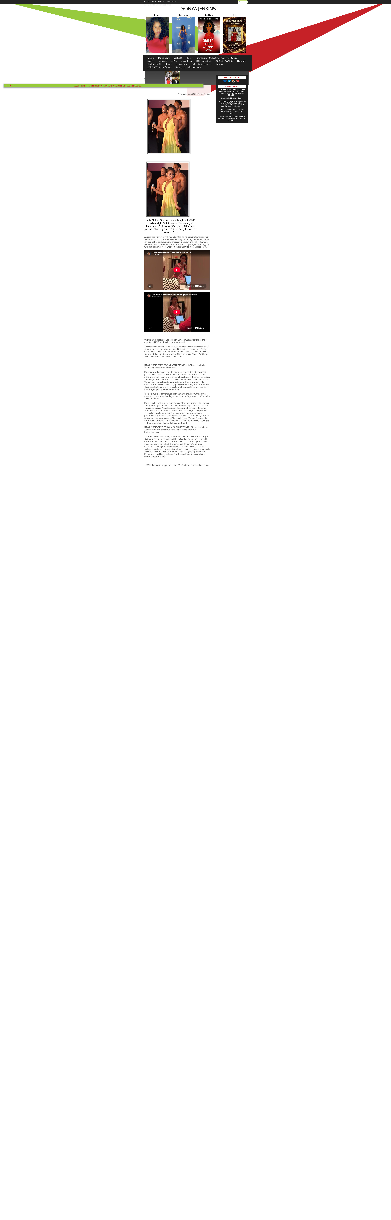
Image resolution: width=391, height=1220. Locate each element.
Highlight (241, 61)
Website (148, 1149)
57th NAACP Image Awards (159, 67)
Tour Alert (162, 61)
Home (146, 2)
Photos (189, 58)
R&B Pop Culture (203, 61)
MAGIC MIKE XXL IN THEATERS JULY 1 (156, 1128)
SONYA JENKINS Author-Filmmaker (157, 5)
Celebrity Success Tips (202, 64)
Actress (161, 2)
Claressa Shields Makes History (231, 98)
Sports (150, 61)
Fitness (219, 64)
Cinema (150, 58)
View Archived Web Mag (224, 1195)
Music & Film (186, 61)
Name (147, 1143)
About (153, 2)
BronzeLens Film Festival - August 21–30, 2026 (218, 58)
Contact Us (171, 2)
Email (175, 1143)
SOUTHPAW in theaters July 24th (197, 1127)
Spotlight (178, 58)
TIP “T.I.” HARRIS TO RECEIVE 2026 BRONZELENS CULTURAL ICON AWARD (232, 111)
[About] (177, 1208)
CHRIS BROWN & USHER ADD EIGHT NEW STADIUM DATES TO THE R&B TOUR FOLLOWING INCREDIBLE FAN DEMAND (232, 92)
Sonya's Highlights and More (188, 67)
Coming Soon (182, 64)
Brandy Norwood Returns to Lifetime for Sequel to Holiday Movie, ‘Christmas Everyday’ (231, 118)
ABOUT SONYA (177, 1185)
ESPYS (174, 61)
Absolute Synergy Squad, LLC (238, 1214)
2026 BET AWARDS (224, 61)
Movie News (164, 58)
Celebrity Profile (154, 64)
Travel (168, 64)
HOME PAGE (177, 1210)
